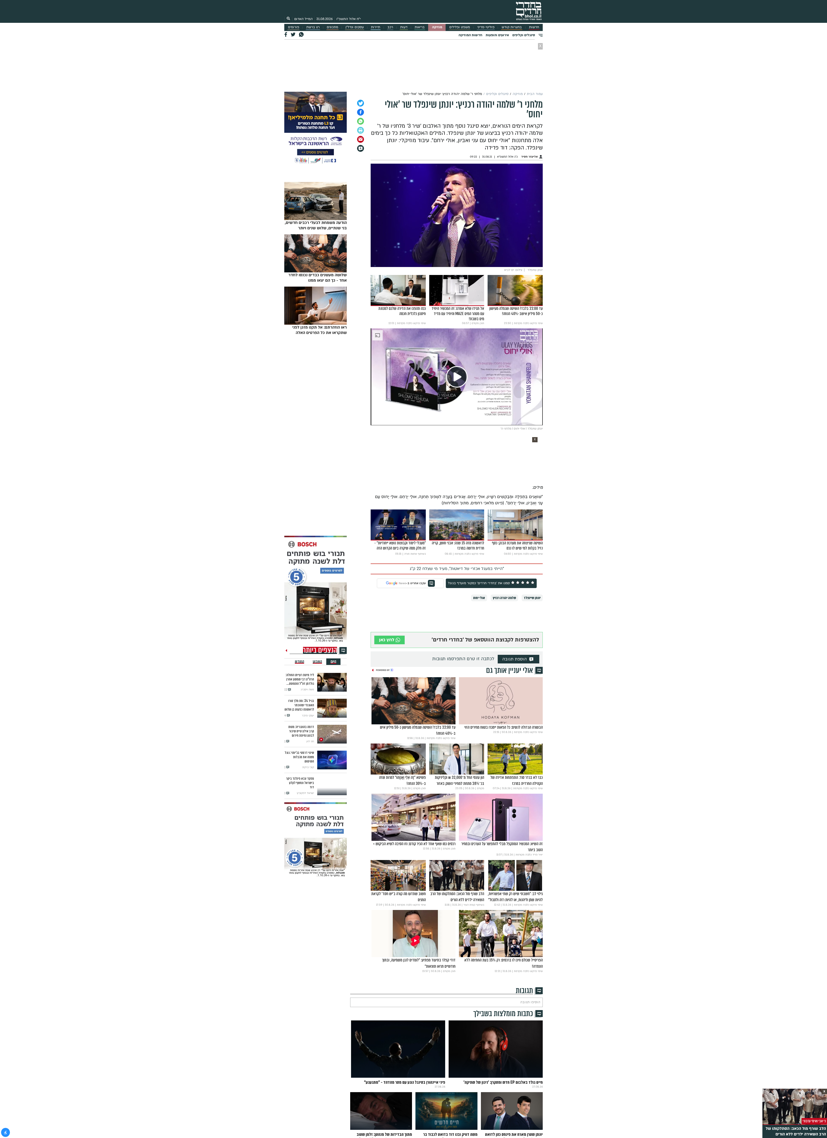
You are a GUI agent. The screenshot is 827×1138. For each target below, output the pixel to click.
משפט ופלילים (459, 27)
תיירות (375, 27)
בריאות (420, 27)
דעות (403, 27)
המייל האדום (303, 19)
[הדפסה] (360, 130)
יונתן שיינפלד (532, 597)
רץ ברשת (313, 27)
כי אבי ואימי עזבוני (814, 1121)
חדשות (534, 27)
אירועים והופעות (497, 35)
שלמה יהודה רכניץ (504, 597)
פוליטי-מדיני (485, 27)
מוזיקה (437, 27)
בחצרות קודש (512, 27)
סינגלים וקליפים (523, 35)
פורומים (293, 27)
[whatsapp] (360, 121)
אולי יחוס (479, 597)
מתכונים (332, 27)
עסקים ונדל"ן (354, 27)
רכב (390, 27)
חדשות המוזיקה (470, 35)
